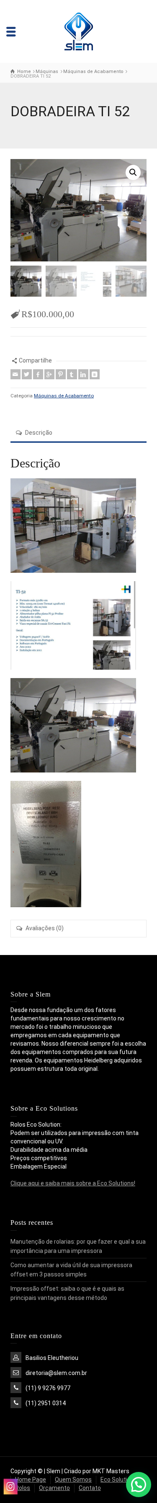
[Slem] (78, 31)
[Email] (15, 374)
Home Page (30, 1479)
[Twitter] (27, 374)
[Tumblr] (72, 374)
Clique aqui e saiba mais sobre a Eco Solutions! (72, 1183)
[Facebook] (38, 374)
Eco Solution (117, 1479)
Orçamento (54, 1488)
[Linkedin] (83, 374)
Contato (90, 1488)
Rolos (22, 1488)
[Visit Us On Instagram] (10, 1487)
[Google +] (49, 374)
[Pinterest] (61, 374)
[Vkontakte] (95, 374)
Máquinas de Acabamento (64, 396)
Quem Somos (73, 1479)
